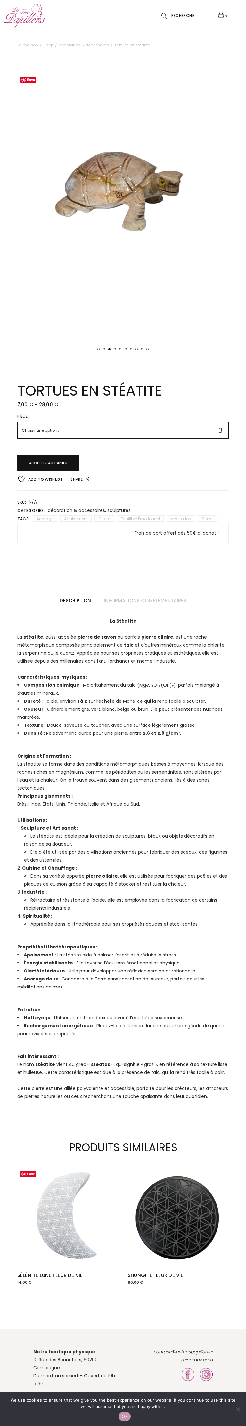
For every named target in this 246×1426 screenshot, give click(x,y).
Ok (124, 1416)
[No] (238, 1409)
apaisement (76, 518)
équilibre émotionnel (140, 518)
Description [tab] (75, 600)
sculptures (119, 510)
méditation (180, 518)
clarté (104, 518)
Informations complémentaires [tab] (145, 600)
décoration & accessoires (76, 510)
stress (208, 518)
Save (31, 79)
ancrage (45, 518)
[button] (98, 349)
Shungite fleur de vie (156, 1275)
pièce (22, 416)
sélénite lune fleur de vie (50, 1275)
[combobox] (123, 430)
